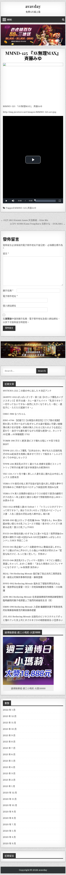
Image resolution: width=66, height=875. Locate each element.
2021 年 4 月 (9, 767)
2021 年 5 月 (9, 761)
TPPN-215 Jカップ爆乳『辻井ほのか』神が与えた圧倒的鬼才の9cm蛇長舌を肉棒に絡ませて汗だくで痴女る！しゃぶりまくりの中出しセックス (32, 454)
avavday (33, 6)
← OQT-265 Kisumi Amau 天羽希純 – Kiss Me (24, 220)
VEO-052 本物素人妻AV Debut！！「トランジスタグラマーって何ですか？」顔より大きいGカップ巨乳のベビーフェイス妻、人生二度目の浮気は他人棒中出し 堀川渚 (33, 510)
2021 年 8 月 (9, 741)
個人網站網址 (9, 305)
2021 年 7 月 (9, 748)
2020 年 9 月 (9, 811)
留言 (6, 253)
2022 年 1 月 (9, 710)
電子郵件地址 (10, 296)
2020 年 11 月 (10, 799)
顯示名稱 (8, 290)
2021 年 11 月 (9, 722)
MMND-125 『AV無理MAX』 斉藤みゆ (33, 55)
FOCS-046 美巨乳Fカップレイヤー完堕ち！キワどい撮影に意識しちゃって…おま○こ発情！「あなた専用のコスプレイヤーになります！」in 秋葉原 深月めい (33, 564)
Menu (9, 19)
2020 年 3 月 (9, 843)
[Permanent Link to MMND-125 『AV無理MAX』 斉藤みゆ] (33, 83)
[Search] (63, 19)
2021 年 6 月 (9, 754)
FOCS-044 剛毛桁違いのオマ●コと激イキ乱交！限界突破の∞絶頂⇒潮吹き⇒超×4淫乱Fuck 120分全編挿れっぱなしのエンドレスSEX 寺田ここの (33, 537)
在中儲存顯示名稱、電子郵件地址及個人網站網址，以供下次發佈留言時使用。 (31, 320)
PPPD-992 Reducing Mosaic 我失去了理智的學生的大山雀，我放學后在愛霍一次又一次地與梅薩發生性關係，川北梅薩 (32, 587)
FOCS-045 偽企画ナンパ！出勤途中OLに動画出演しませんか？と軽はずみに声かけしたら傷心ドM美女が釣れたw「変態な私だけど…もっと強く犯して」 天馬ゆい (32, 550)
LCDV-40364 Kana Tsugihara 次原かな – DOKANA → (37, 223)
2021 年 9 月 (9, 735)
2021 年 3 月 (9, 773)
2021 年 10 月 (10, 729)
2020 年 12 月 (10, 792)
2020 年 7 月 (9, 824)
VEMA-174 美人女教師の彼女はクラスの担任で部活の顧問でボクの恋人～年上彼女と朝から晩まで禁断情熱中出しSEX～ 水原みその (33, 497)
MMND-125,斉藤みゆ (25, 208)
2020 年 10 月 (10, 805)
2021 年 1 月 (9, 786)
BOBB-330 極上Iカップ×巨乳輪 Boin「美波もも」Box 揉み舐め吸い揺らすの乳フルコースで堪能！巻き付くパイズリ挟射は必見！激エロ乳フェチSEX (32, 524)
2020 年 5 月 (9, 831)
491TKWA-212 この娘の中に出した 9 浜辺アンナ (27, 390)
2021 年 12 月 (9, 716)
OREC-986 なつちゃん (14, 414)
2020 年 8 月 (9, 818)
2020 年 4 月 (9, 837)
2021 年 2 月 (9, 780)
